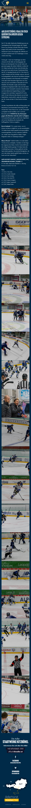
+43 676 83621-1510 (15, 748)
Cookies (23, 804)
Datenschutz (16, 804)
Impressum (8, 804)
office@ (15, 751)
